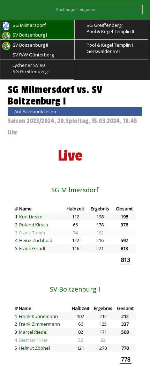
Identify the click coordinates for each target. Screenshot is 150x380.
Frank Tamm (32, 233)
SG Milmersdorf (75, 190)
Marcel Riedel (33, 332)
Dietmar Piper (33, 340)
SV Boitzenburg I (75, 289)
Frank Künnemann (38, 316)
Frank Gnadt (32, 248)
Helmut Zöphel (34, 348)
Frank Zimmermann (39, 324)
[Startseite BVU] (26, 9)
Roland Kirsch (33, 225)
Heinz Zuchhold (35, 240)
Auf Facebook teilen (35, 111)
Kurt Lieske (31, 217)
